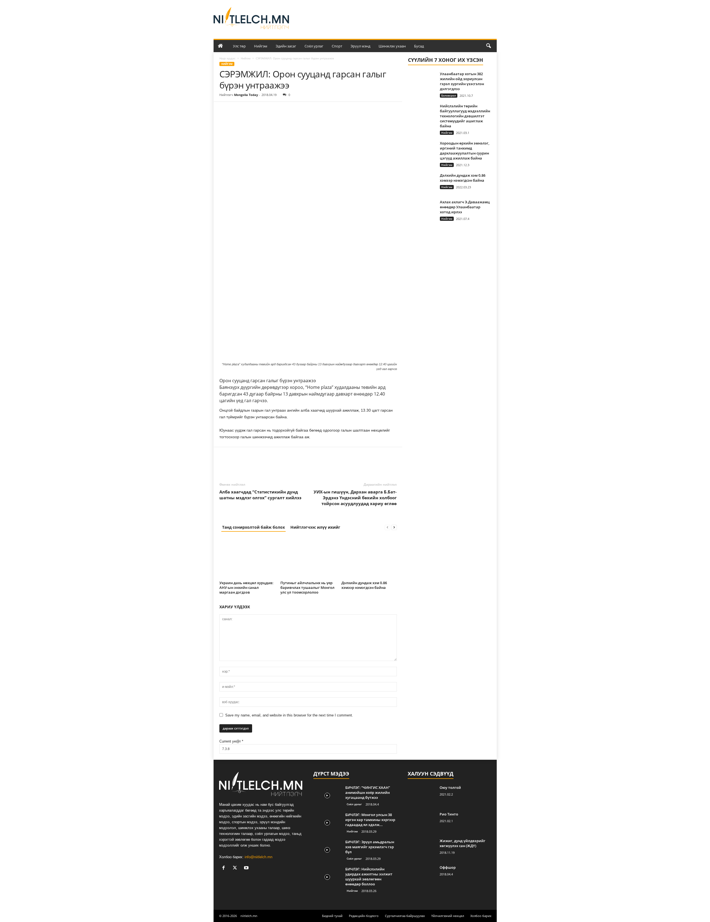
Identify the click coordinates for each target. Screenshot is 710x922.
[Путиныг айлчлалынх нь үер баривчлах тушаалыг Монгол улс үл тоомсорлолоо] (308, 558)
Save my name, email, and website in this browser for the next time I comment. (289, 715)
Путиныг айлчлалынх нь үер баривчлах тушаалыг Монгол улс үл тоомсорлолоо (307, 587)
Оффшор (448, 867)
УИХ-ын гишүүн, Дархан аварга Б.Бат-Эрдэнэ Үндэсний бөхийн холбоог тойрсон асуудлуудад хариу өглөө (355, 497)
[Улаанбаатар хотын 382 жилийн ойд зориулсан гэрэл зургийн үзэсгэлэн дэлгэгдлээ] (422, 81)
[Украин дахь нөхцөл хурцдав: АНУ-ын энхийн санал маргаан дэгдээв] (247, 558)
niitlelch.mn (248, 916)
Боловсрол (448, 95)
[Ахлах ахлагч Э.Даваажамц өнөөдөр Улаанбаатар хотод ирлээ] (422, 209)
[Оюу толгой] (421, 795)
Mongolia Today (246, 95)
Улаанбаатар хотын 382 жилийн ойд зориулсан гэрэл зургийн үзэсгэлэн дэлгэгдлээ (462, 81)
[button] (488, 46)
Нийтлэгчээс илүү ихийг (315, 527)
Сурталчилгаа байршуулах (405, 916)
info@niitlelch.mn (258, 857)
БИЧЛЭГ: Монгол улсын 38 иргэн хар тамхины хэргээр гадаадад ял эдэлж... (370, 819)
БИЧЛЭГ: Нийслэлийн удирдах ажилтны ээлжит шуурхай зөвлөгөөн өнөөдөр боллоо (368, 876)
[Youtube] (247, 868)
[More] (276, 110)
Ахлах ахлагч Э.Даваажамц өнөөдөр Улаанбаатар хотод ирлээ (465, 206)
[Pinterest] (250, 110)
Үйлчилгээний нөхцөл (447, 916)
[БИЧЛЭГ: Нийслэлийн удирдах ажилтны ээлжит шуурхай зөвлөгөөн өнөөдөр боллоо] (327, 877)
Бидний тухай (332, 916)
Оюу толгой (450, 787)
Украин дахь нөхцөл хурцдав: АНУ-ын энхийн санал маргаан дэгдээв (246, 587)
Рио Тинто (449, 814)
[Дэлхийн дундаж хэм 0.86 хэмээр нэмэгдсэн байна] (369, 558)
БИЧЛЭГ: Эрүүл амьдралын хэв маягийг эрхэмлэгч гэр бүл (369, 846)
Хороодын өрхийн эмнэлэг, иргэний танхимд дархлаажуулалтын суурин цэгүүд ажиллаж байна (464, 151)
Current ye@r (231, 741)
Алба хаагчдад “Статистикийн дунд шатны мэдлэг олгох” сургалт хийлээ (260, 494)
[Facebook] (224, 110)
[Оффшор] (421, 875)
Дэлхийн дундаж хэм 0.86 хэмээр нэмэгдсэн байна (364, 585)
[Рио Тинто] (421, 822)
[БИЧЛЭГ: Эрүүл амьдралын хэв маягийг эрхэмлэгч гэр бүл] (327, 849)
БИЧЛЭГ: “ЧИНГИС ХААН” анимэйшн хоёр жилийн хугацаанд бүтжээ (367, 792)
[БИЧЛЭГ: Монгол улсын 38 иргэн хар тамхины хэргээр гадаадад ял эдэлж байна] (327, 822)
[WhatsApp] (263, 110)
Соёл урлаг (314, 46)
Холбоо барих (480, 916)
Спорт (337, 46)
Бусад (419, 46)
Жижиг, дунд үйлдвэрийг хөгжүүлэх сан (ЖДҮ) (462, 843)
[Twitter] (237, 110)
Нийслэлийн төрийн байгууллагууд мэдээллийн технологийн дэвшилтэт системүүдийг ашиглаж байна (465, 115)
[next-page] (394, 527)
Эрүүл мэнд (360, 46)
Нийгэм (260, 46)
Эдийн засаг (286, 46)
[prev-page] (387, 527)
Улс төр (239, 46)
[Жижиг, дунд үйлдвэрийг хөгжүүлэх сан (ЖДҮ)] (421, 848)
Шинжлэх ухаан (392, 46)
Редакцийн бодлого (364, 916)
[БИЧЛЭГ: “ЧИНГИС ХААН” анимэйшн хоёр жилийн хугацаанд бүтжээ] (327, 795)
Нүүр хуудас (227, 58)
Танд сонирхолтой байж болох (253, 527)
